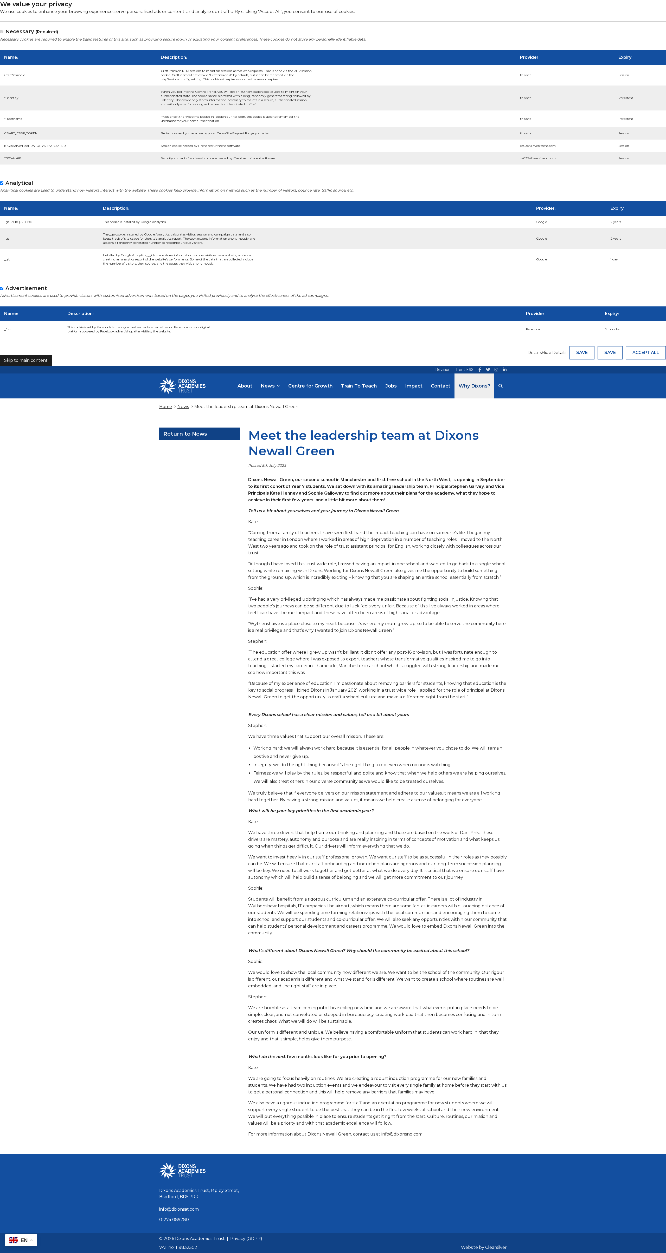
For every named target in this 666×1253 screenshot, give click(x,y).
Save (582, 352)
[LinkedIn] (505, 370)
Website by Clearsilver (484, 1247)
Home (165, 406)
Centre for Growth (310, 386)
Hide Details (554, 352)
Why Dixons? (474, 386)
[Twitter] (488, 370)
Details (535, 352)
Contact (440, 386)
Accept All (645, 352)
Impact (413, 386)
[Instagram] (496, 370)
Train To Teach (359, 386)
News (268, 386)
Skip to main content (26, 360)
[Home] (182, 385)
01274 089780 (174, 1219)
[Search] (500, 385)
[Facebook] (480, 370)
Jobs (391, 386)
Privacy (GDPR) (246, 1238)
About (245, 386)
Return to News (185, 434)
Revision (443, 369)
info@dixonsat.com (179, 1209)
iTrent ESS (464, 369)
